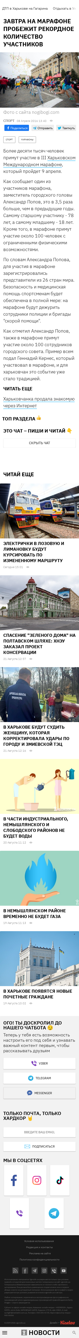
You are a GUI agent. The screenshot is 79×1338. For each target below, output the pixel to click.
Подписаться (43, 1146)
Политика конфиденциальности (39, 1259)
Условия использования (39, 1241)
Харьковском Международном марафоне (39, 160)
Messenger (43, 1093)
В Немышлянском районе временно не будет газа (34, 913)
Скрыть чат (39, 443)
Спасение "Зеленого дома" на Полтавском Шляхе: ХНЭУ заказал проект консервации (39, 643)
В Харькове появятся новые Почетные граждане (37, 994)
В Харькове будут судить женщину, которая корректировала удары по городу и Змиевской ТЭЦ (36, 735)
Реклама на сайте (40, 1253)
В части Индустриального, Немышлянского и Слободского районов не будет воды (35, 827)
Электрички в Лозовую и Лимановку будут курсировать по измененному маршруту (33, 551)
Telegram (43, 1078)
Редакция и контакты (39, 1247)
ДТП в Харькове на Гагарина (25, 8)
